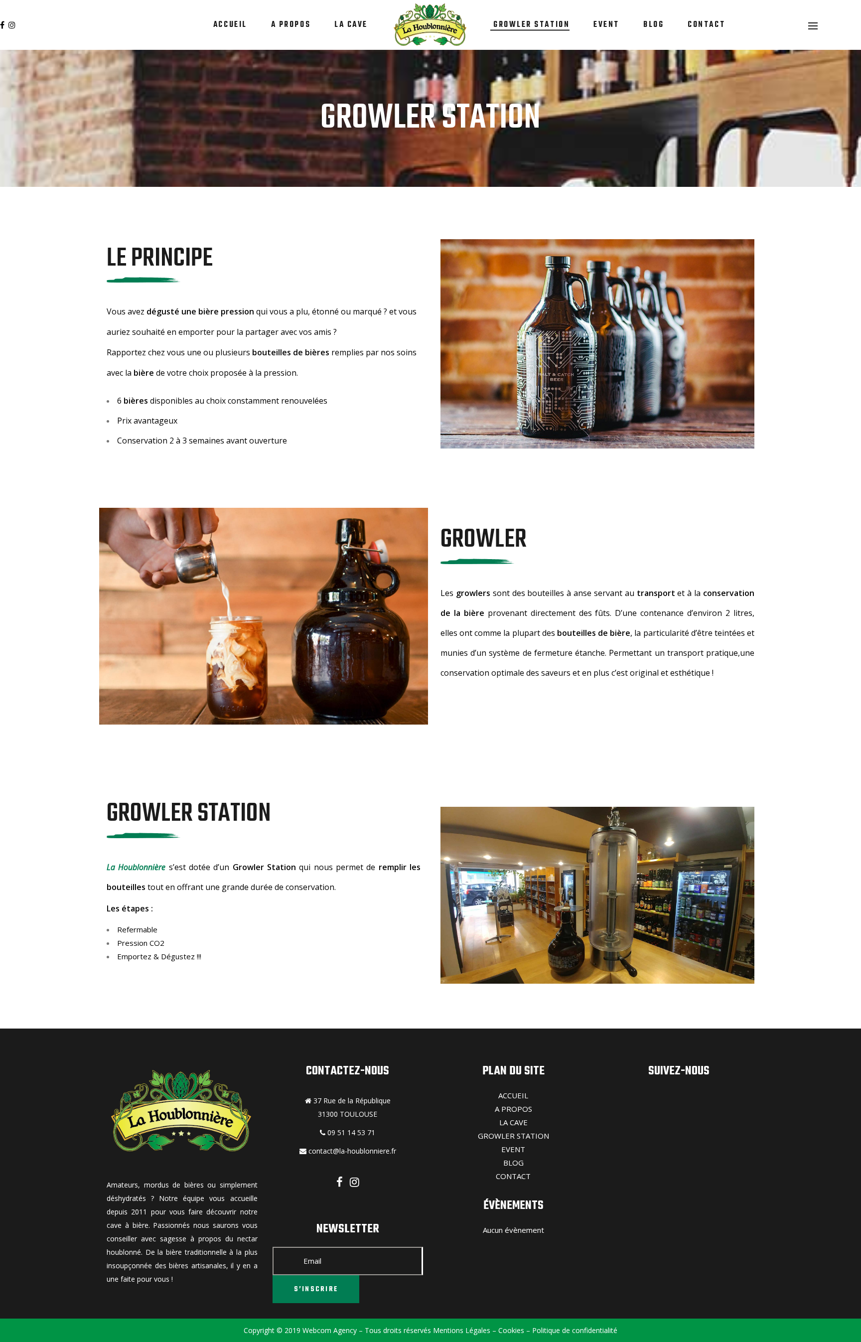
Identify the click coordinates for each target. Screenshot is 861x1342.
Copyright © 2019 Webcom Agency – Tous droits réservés (337, 1330)
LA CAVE (513, 1122)
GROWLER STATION (513, 1136)
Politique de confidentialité (573, 1330)
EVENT (513, 1149)
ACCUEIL (513, 1095)
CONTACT (513, 1176)
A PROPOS (513, 1109)
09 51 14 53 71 (350, 1132)
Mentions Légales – (463, 1330)
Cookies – (513, 1330)
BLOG (513, 1163)
